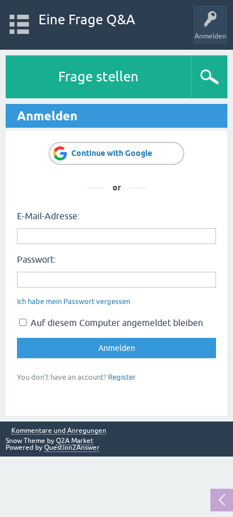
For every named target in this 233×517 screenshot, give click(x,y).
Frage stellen (98, 76)
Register (121, 377)
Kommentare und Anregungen (58, 431)
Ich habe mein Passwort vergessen (73, 301)
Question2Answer (72, 447)
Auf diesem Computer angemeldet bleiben (115, 323)
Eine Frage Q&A (86, 19)
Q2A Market (74, 441)
